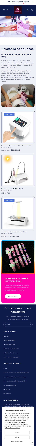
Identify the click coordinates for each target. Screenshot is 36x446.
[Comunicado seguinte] (33, 2)
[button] (4, 10)
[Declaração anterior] (3, 2)
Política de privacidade (12, 428)
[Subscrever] (30, 324)
